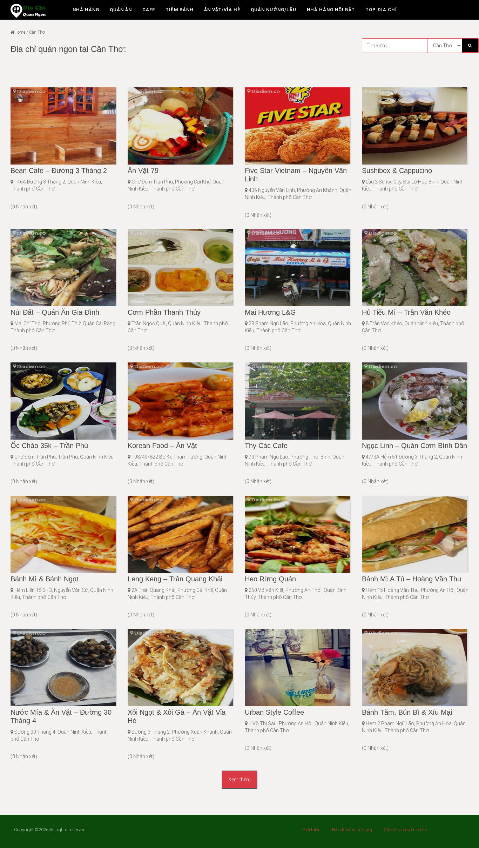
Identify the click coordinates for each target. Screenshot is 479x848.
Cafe (148, 9)
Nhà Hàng (86, 9)
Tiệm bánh (180, 9)
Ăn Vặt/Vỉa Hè (222, 9)
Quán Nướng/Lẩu (273, 9)
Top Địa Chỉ (381, 9)
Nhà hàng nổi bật (331, 9)
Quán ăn (121, 9)
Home (19, 32)
